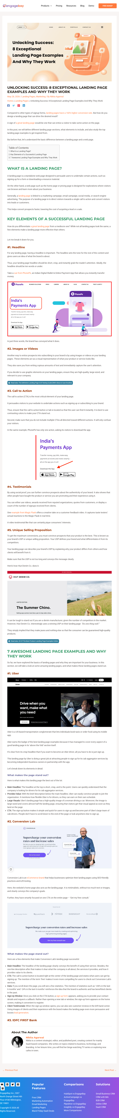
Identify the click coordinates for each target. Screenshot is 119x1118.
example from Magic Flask (24, 512)
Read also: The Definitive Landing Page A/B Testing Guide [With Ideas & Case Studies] (41, 383)
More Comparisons (73, 1110)
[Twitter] (13, 105)
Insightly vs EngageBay (74, 1107)
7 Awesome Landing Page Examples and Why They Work (33, 157)
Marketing (41, 96)
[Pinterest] (19, 105)
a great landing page (25, 123)
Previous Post (10, 1070)
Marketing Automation (42, 1101)
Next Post (110, 1070)
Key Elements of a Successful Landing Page (28, 154)
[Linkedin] (24, 105)
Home (10, 101)
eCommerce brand (35, 878)
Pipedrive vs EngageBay (75, 1104)
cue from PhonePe (22, 273)
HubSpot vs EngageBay (75, 1093)
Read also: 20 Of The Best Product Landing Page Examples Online (34, 641)
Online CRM (101, 1104)
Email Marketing (39, 1104)
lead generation (21, 1012)
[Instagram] (3, 1088)
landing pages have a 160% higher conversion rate (69, 113)
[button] (50, 6)
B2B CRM (100, 1100)
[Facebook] (8, 105)
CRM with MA (102, 1097)
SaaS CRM (101, 1107)
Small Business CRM (105, 1093)
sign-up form (62, 996)
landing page (24, 196)
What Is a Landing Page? (20, 151)
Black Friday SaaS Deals (43, 1111)
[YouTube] (2, 1084)
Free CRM (36, 1097)
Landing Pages (28, 96)
